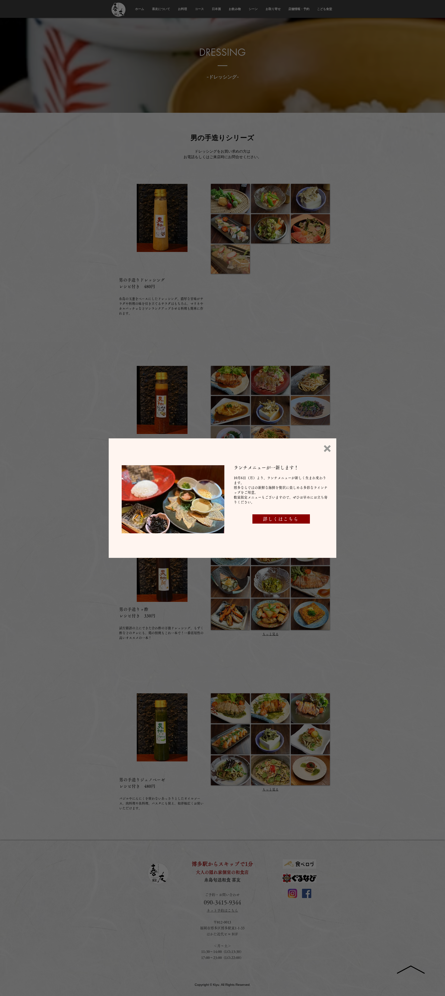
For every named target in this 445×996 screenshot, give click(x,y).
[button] (327, 448)
